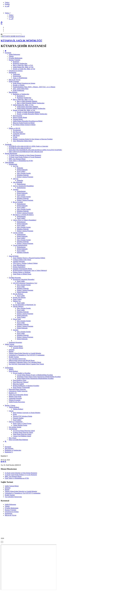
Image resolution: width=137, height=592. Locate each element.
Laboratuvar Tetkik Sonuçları (18, 391)
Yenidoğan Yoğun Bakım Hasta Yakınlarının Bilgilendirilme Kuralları (39, 377)
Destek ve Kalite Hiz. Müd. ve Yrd (24, 69)
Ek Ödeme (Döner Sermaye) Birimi (24, 125)
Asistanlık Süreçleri (19, 133)
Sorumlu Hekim (18, 348)
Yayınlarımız (17, 130)
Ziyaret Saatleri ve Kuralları (21, 373)
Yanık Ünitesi (17, 299)
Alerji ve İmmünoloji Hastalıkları (23, 186)
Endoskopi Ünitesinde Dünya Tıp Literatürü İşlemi (25, 362)
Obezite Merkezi (18, 306)
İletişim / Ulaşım (10, 405)
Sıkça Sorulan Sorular (24, 173)
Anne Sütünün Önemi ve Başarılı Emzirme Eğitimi (29, 258)
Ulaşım (11, 411)
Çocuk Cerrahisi (18, 233)
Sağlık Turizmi (9, 344)
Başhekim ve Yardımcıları (21, 94)
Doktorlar (20, 168)
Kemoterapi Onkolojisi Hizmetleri (23, 279)
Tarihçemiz (16, 74)
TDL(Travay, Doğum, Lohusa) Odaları (25, 263)
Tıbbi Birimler (9, 162)
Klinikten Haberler (23, 175)
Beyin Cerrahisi (18, 202)
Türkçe (7, 2)
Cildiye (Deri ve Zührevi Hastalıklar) (24, 220)
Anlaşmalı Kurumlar (15, 398)
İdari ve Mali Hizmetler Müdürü (27, 101)
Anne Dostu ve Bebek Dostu (22, 274)
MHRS (11, 369)
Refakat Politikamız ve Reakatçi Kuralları (26, 385)
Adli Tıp (15, 179)
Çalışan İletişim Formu (20, 425)
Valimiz (11, 56)
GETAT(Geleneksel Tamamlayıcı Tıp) (25, 283)
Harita (15, 414)
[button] (8, 13)
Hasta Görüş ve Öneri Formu (22, 423)
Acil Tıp (15, 166)
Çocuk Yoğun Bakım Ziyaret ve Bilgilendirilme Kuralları (35, 375)
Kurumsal (8, 53)
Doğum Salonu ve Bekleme (21, 272)
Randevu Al (12, 393)
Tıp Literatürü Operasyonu (17, 359)
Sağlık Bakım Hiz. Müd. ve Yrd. (23, 67)
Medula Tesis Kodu (15, 396)
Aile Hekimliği (17, 182)
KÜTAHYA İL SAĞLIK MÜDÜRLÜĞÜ (21, 40)
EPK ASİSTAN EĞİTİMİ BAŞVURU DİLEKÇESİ (26, 151)
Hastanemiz (12, 72)
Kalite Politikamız (18, 90)
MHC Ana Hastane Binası (17, 159)
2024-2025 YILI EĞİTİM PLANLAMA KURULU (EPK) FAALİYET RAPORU (35, 150)
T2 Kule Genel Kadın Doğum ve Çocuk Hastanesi (25, 157)
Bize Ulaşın (12, 438)
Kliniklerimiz (13, 164)
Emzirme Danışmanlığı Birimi (22, 269)
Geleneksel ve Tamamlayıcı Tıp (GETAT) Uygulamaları (26, 355)
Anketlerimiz (13, 429)
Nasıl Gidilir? (21, 171)
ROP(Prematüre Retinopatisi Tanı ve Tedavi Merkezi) (30, 270)
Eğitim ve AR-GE (14, 128)
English (7, 4)
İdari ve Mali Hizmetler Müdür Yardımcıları (30, 103)
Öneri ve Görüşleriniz (16, 421)
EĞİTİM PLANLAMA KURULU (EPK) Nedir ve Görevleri (28, 146)
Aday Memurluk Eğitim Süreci (22, 141)
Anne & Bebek (13, 256)
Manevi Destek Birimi (20, 117)
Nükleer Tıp (17, 301)
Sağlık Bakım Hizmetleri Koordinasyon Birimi (27, 121)
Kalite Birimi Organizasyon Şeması (24, 83)
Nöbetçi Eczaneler (14, 400)
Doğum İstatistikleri (19, 267)
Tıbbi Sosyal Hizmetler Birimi (18, 395)
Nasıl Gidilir (21, 281)
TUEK (15, 137)
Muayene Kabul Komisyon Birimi (24, 123)
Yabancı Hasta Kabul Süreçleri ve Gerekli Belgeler (25, 353)
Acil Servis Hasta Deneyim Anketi (24, 431)
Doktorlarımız (21, 184)
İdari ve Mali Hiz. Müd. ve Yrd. (23, 65)
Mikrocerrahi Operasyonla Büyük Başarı (22, 360)
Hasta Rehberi (13, 371)
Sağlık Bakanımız (14, 54)
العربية (7, 6)
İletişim (11, 351)
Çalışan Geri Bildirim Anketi (22, 436)
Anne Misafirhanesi (19, 265)
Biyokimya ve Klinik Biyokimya (23, 215)
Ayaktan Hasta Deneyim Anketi (23, 432)
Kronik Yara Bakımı (19, 297)
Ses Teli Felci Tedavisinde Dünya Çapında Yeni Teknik (26, 364)
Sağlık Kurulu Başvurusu (17, 402)
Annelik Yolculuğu (19, 261)
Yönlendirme (9, 367)
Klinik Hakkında (22, 169)
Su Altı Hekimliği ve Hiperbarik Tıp (24, 305)
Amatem (15, 330)
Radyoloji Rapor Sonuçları (17, 389)
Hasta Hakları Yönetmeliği (21, 387)
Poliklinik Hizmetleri (15, 342)
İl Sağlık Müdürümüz (15, 58)
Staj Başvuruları (18, 132)
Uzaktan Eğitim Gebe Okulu (22, 259)
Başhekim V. (21, 96)
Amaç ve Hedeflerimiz (20, 78)
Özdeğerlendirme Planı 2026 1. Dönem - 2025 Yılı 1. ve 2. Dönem (34, 87)
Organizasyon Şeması (16, 71)
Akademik (8, 144)
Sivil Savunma (17, 115)
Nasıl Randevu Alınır (19, 380)
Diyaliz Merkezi (18, 294)
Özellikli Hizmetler (15, 277)
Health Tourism (14, 357)
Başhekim (16, 61)
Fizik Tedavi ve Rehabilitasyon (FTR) (21, 161)
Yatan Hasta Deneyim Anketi (22, 434)
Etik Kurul (16, 135)
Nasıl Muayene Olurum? (20, 382)
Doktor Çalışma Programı (25, 177)
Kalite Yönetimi (14, 81)
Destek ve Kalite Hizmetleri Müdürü (28, 112)
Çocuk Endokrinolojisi (20, 245)
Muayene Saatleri (18, 384)
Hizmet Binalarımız (11, 153)
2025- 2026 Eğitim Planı (20, 89)
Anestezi (15, 189)
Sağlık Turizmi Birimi (16, 346)
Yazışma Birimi (18, 119)
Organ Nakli (17, 319)
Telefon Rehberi (14, 407)
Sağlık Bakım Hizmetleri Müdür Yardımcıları (31, 108)
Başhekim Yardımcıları (20, 63)
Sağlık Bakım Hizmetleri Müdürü (27, 107)
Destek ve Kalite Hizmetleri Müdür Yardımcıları (32, 114)
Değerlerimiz (17, 76)
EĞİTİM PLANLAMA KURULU (20, 148)
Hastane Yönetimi (14, 60)
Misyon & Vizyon (14, 79)
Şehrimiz (11, 349)
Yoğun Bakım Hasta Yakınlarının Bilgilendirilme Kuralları (35, 378)
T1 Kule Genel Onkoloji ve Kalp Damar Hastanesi (25, 155)
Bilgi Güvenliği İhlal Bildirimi (18, 439)
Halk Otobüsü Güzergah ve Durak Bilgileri (26, 413)
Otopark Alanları (18, 418)
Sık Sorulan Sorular (15, 427)
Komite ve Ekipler (18, 85)
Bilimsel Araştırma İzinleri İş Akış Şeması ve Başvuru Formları (33, 139)
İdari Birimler (13, 92)
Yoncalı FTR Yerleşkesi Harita (22, 416)
